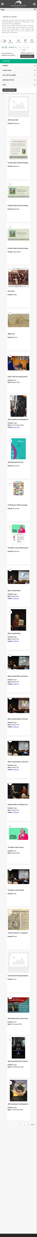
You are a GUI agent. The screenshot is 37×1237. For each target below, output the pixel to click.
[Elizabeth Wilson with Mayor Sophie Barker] (18, 791)
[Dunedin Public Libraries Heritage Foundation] (18, 235)
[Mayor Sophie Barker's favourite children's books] (18, 705)
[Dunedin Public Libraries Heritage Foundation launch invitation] (18, 149)
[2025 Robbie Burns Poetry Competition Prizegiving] (18, 1005)
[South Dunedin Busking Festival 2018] (18, 962)
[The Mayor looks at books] (18, 834)
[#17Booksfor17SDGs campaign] (18, 491)
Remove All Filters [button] (27, 56)
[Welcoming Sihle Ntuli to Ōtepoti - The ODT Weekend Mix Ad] (18, 1048)
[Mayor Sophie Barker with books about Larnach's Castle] (18, 662)
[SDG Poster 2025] (18, 106)
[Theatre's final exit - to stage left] (18, 919)
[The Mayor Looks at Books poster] (18, 534)
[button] (18, 41)
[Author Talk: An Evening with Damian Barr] (18, 363)
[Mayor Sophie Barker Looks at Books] (18, 748)
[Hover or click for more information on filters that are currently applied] (33, 53)
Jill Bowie (16, 598)
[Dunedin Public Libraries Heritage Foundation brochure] (18, 192)
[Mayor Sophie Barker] (18, 577)
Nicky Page (16, 427)
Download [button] (10, 41)
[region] (18, 76)
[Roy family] (18, 277)
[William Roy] (18, 320)
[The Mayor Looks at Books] (18, 876)
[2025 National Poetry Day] (18, 449)
